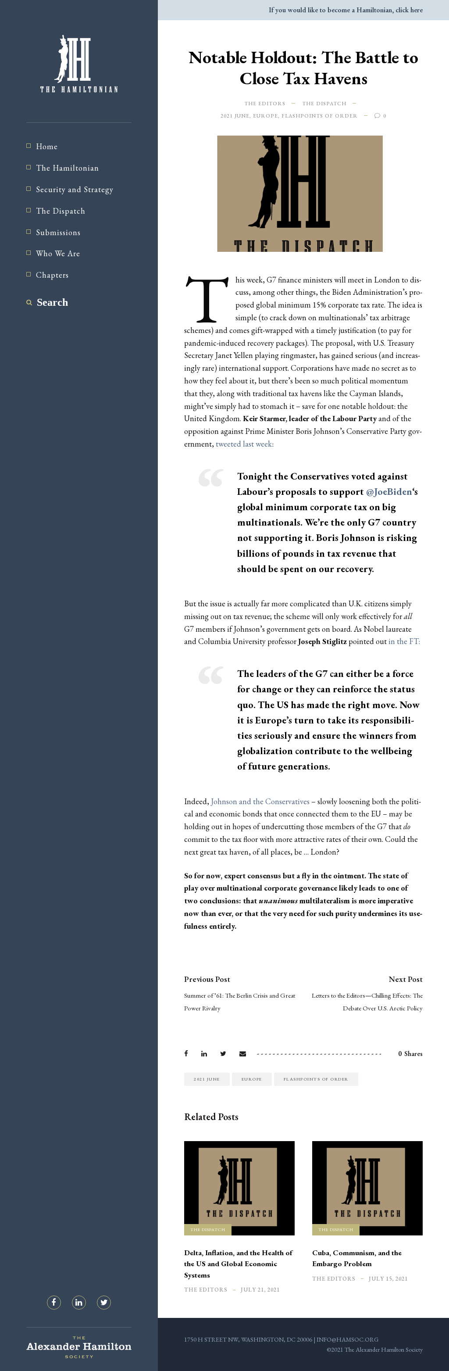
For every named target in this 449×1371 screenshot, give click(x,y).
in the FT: (404, 641)
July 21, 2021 (260, 1289)
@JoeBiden (389, 491)
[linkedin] (79, 1303)
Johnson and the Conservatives (260, 801)
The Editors (264, 103)
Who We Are (58, 253)
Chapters (52, 275)
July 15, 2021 (388, 1278)
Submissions (58, 232)
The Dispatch (61, 211)
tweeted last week (244, 444)
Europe (265, 115)
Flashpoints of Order (320, 115)
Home (47, 146)
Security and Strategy (75, 189)
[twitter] (104, 1303)
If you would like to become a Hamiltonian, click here (346, 9)
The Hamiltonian (67, 168)
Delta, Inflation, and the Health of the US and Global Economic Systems (238, 1264)
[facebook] (54, 1303)
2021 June (235, 115)
